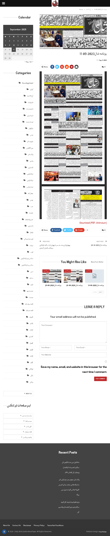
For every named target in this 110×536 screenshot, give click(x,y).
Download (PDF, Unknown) (93, 223)
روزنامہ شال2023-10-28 (99, 245)
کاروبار (31, 317)
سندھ (31, 278)
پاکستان (30, 154)
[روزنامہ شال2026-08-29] (51, 276)
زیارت (31, 245)
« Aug (26, 62)
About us (6, 525)
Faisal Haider (103, 532)
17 (13, 50)
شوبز (32, 284)
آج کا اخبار (46, 271)
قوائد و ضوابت (28, 432)
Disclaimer (27, 525)
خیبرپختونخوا (29, 219)
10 (13, 45)
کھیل (31, 343)
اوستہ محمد (29, 122)
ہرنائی (31, 382)
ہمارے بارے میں (27, 416)
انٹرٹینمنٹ (29, 109)
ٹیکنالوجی (30, 174)
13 (26, 45)
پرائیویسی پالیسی (27, 437)
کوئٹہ (31, 356)
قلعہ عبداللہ (29, 310)
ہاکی (31, 375)
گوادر (31, 362)
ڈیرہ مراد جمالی (28, 239)
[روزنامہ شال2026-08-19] (94, 276)
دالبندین (30, 226)
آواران (31, 89)
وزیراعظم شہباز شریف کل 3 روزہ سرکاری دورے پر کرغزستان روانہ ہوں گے (68, 507)
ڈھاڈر (31, 232)
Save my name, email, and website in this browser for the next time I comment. (74, 369)
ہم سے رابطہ (28, 421)
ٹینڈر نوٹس (30, 187)
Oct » (31, 62)
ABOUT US (29, 394)
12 (22, 45)
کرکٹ (31, 330)
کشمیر (31, 336)
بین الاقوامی (29, 148)
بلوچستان (30, 141)
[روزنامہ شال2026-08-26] (73, 276)
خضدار (31, 213)
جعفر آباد (30, 193)
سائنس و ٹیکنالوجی (27, 265)
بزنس (31, 135)
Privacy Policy (39, 525)
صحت (31, 297)
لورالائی (31, 369)
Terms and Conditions (55, 525)
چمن (31, 200)
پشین (31, 161)
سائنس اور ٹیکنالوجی (27, 258)
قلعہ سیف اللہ (29, 304)
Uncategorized (27, 83)
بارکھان (31, 128)
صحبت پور (30, 291)
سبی (31, 271)
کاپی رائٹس (29, 427)
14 (31, 45)
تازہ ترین (30, 167)
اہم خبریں (30, 115)
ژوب (32, 252)
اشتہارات (30, 102)
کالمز (31, 323)
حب (32, 206)
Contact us (16, 525)
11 (18, 45)
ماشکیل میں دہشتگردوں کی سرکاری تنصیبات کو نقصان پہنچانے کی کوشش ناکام (70, 467)
